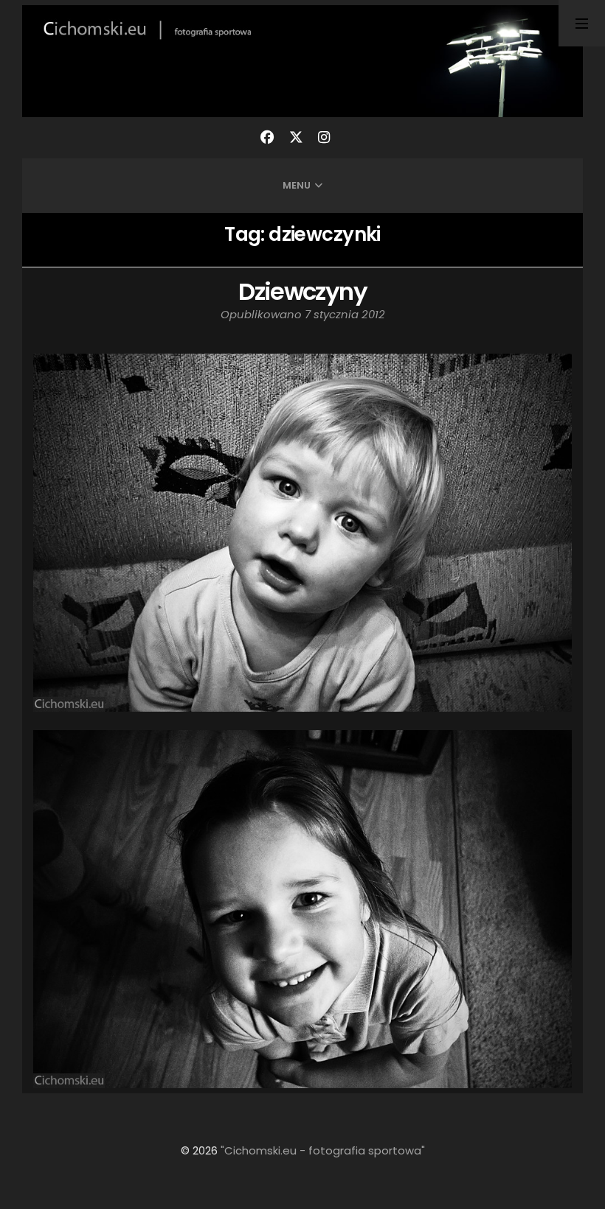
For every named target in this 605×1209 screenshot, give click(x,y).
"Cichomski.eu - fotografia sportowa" (323, 1150)
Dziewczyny (302, 291)
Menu (297, 185)
